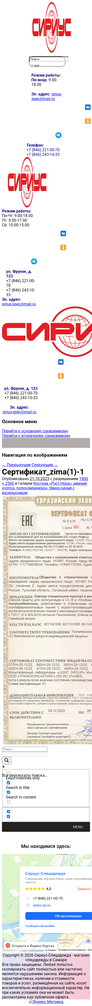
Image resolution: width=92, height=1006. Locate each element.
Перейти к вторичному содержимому (36, 435)
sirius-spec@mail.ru (46, 96)
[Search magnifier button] (6, 760)
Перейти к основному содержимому (35, 431)
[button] (78, 827)
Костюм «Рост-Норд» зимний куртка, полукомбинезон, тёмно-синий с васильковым (44, 488)
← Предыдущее (16, 465)
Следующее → (45, 465)
